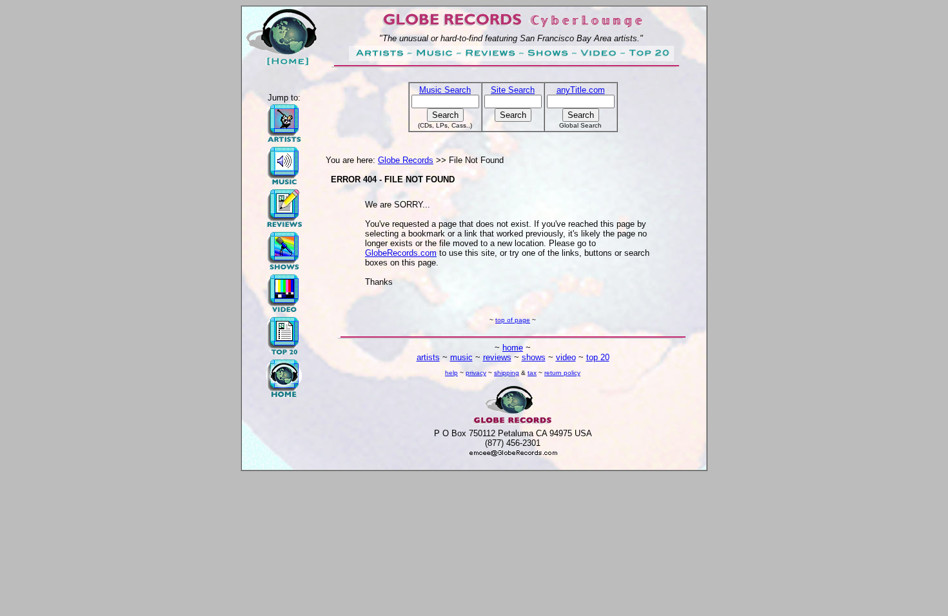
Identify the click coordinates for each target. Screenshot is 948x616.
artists (428, 357)
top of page (512, 319)
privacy (476, 372)
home (512, 347)
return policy (562, 372)
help (451, 372)
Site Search (513, 90)
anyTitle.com (581, 90)
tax (532, 372)
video (566, 357)
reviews (497, 357)
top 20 (597, 357)
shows (534, 357)
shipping (506, 372)
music (461, 357)
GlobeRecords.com (401, 253)
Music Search (445, 90)
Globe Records (405, 160)
